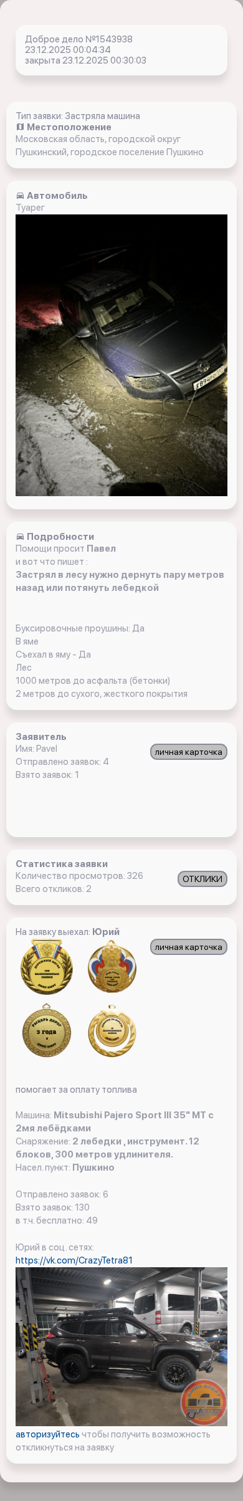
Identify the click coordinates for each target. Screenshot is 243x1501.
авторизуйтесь (49, 1434)
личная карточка (188, 752)
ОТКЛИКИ (202, 879)
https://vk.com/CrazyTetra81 (74, 1260)
